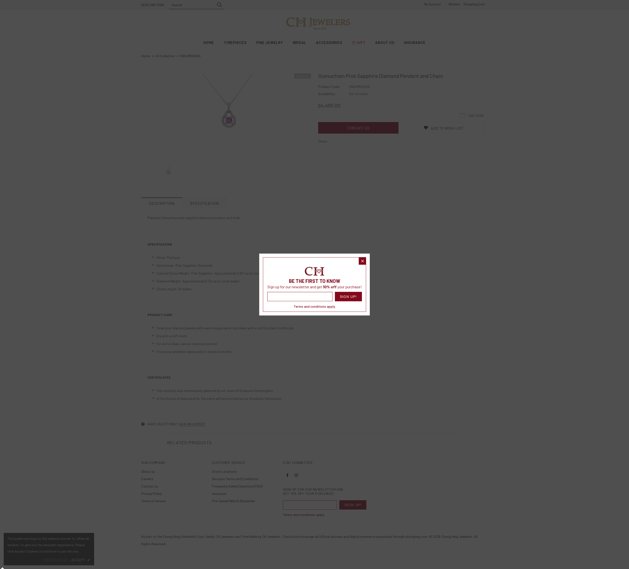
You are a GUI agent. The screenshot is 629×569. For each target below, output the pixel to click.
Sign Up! (348, 297)
